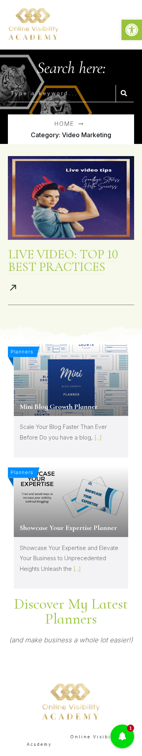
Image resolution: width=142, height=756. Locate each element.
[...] (98, 437)
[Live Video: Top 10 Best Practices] (71, 198)
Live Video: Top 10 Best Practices (63, 260)
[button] (131, 30)
